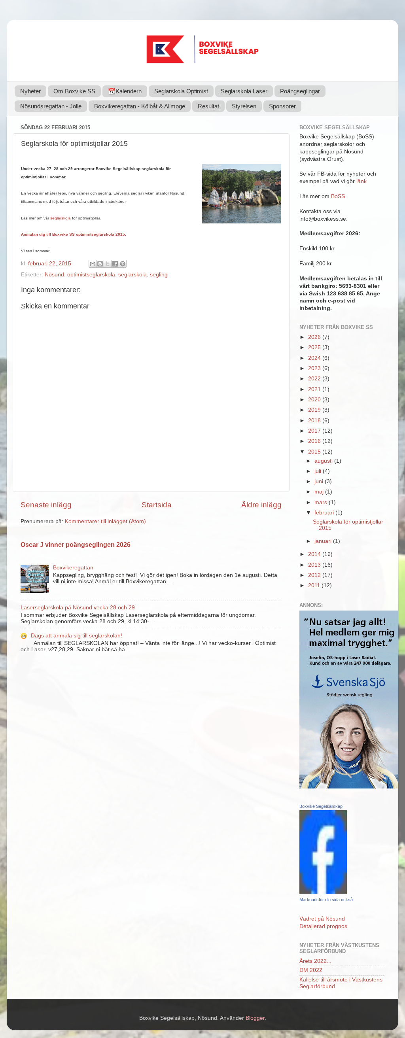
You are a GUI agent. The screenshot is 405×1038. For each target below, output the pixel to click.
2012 (315, 575)
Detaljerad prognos (323, 926)
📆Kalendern (125, 91)
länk (361, 181)
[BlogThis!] (100, 264)
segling (159, 275)
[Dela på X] (108, 264)
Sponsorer (282, 106)
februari (324, 513)
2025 (315, 347)
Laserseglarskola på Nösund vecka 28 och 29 (78, 608)
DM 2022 (310, 970)
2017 (315, 431)
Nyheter (30, 91)
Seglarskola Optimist (181, 91)
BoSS (338, 196)
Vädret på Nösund (322, 919)
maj (319, 492)
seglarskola (60, 218)
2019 (315, 410)
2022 (315, 379)
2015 (315, 452)
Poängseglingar (300, 91)
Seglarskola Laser (244, 91)
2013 (315, 565)
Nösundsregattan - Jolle (50, 106)
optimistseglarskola (91, 275)
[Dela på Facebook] (115, 264)
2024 (315, 358)
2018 (315, 421)
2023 (315, 368)
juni (319, 481)
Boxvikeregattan (73, 568)
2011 (315, 585)
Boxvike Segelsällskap (321, 806)
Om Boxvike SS (74, 91)
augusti (324, 461)
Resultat (208, 106)
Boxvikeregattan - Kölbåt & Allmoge (139, 106)
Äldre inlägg (261, 505)
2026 (315, 337)
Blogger (255, 1018)
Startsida (157, 505)
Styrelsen (244, 106)
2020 (315, 400)
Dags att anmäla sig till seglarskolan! (76, 636)
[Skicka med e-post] (93, 264)
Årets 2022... (315, 961)
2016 (315, 441)
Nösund (54, 275)
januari (323, 541)
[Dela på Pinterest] (123, 264)
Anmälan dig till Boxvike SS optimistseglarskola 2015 (73, 234)
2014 (315, 554)
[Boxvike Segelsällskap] (323, 892)
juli (318, 471)
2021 (315, 389)
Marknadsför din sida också (326, 899)
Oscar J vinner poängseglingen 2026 (76, 544)
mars (321, 502)
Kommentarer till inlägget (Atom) (105, 521)
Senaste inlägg (46, 505)
